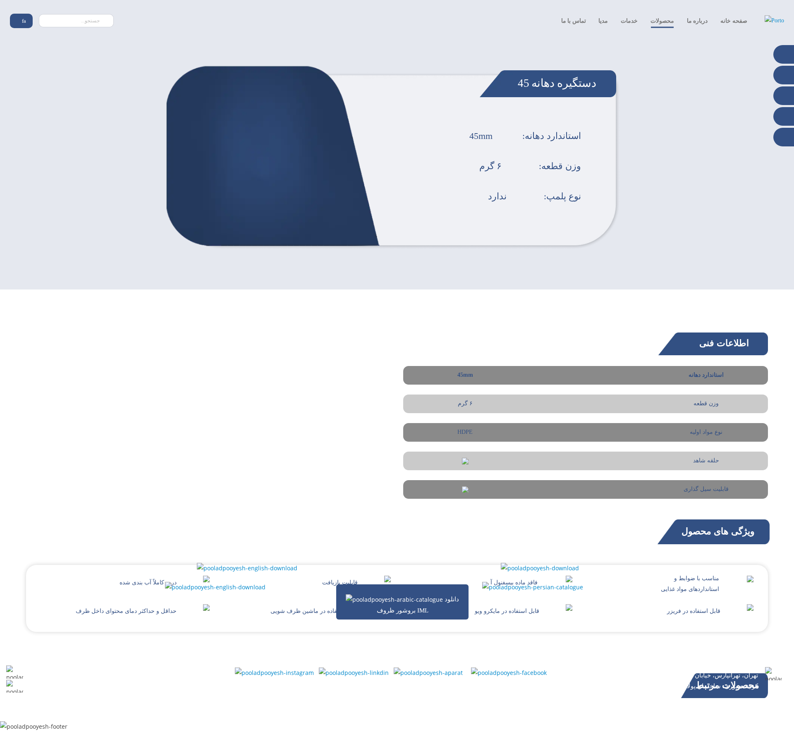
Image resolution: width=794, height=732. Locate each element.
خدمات (629, 21)
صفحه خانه (733, 21)
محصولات (662, 21)
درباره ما (697, 21)
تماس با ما (573, 21)
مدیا (603, 21)
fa (23, 21)
